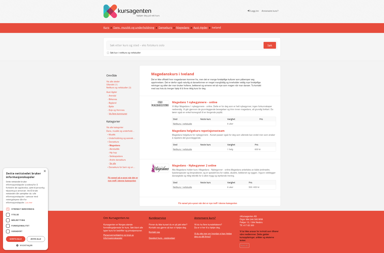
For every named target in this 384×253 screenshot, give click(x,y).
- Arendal (111, 95)
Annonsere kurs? (270, 10)
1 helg (230, 149)
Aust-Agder (200, 27)
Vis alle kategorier (114, 127)
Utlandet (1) (112, 84)
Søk (269, 45)
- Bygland (111, 102)
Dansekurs (165, 27)
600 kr (258, 149)
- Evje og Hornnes (115, 109)
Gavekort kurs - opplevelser (162, 237)
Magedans (182, 27)
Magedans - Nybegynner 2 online (194, 165)
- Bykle (110, 106)
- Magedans (114, 145)
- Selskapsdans (115, 156)
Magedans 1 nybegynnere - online (194, 102)
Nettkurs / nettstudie (182, 123)
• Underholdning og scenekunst (121, 138)
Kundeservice (157, 218)
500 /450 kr (254, 187)
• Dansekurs (113, 141)
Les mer (28, 202)
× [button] (45, 171)
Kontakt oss (154, 231)
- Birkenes (112, 99)
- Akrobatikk (113, 148)
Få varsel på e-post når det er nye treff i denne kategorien (123, 179)
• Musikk (111, 134)
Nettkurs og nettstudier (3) (118, 87)
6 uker (230, 123)
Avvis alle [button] (36, 239)
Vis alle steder (113, 81)
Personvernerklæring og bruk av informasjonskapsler (118, 236)
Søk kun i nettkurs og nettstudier (125, 52)
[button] (25, 245)
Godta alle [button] (16, 239)
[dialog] (25, 209)
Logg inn (254, 10)
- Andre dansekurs (117, 159)
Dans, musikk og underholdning (133, 27)
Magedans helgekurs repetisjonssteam (198, 131)
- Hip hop (112, 152)
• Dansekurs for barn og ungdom (121, 167)
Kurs (106, 27)
